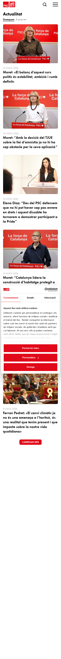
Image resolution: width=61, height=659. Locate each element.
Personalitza (28, 357)
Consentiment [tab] (11, 297)
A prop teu (21, 19)
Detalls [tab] (30, 297)
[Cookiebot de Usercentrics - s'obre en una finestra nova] (45, 290)
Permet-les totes (30, 348)
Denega (30, 367)
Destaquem (8, 19)
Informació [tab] (50, 297)
